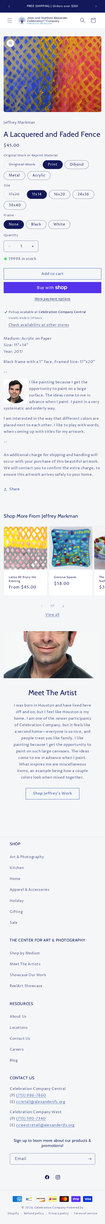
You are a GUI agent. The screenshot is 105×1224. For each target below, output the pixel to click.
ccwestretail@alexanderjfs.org (45, 1125)
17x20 (17, 195)
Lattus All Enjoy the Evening (22, 579)
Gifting (16, 912)
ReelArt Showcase (26, 986)
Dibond (77, 164)
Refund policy (34, 1213)
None (14, 224)
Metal (14, 175)
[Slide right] (63, 606)
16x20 (59, 194)
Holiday (17, 901)
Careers (17, 1049)
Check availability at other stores (39, 325)
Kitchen (17, 868)
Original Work (25, 165)
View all (52, 614)
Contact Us (20, 1038)
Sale (13, 922)
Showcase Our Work (28, 975)
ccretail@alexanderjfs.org (40, 1101)
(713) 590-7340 (31, 1118)
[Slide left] (41, 606)
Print (53, 164)
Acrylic (38, 175)
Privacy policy (59, 1213)
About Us (18, 1016)
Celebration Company (50, 1207)
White (59, 224)
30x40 (15, 205)
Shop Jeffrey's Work (52, 793)
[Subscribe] (89, 1159)
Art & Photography (27, 857)
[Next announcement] (96, 6)
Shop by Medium (25, 953)
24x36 (83, 194)
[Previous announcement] (9, 6)
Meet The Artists (25, 964)
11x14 (37, 194)
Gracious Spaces (65, 577)
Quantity (11, 235)
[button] (9, 20)
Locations (19, 1027)
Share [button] (14, 489)
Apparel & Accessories (30, 889)
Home (15, 879)
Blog (14, 1060)
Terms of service (85, 1213)
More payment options (53, 299)
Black (36, 224)
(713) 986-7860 (31, 1095)
